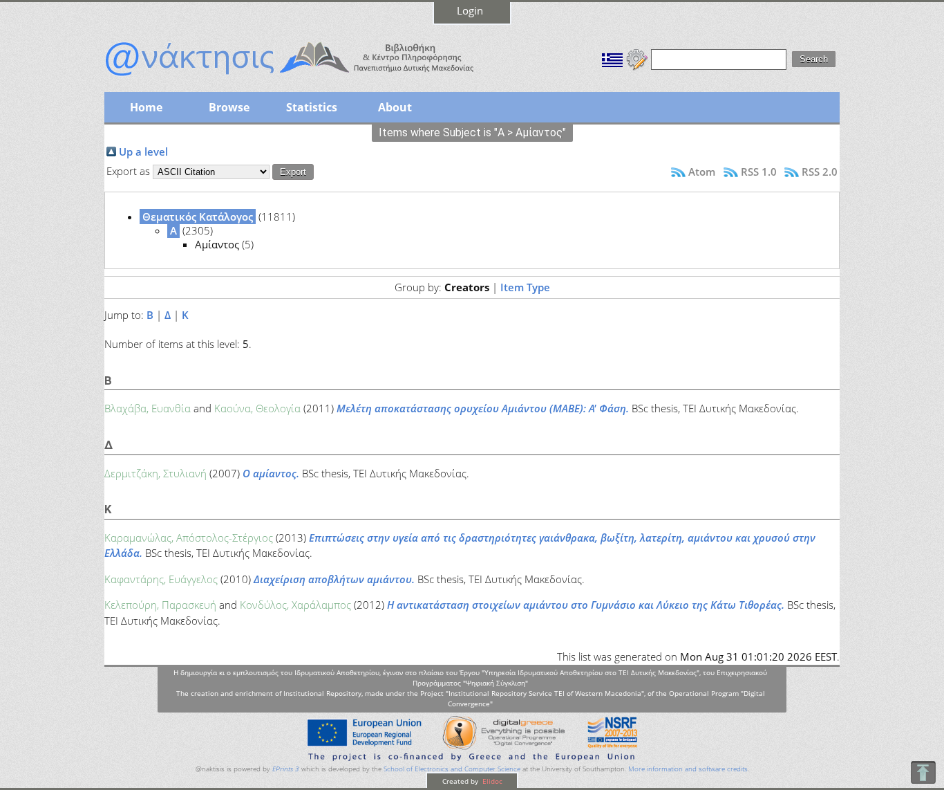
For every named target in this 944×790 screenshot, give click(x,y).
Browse (229, 107)
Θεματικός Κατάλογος (197, 216)
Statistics (311, 107)
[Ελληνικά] (612, 58)
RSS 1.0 (759, 171)
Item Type (525, 287)
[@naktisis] (311, 77)
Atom (701, 171)
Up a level (143, 151)
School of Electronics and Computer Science (452, 768)
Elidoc (491, 781)
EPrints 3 (285, 768)
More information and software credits (688, 768)
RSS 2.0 (820, 171)
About (395, 107)
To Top (923, 772)
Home (146, 107)
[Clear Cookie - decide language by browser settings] (637, 58)
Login (470, 10)
